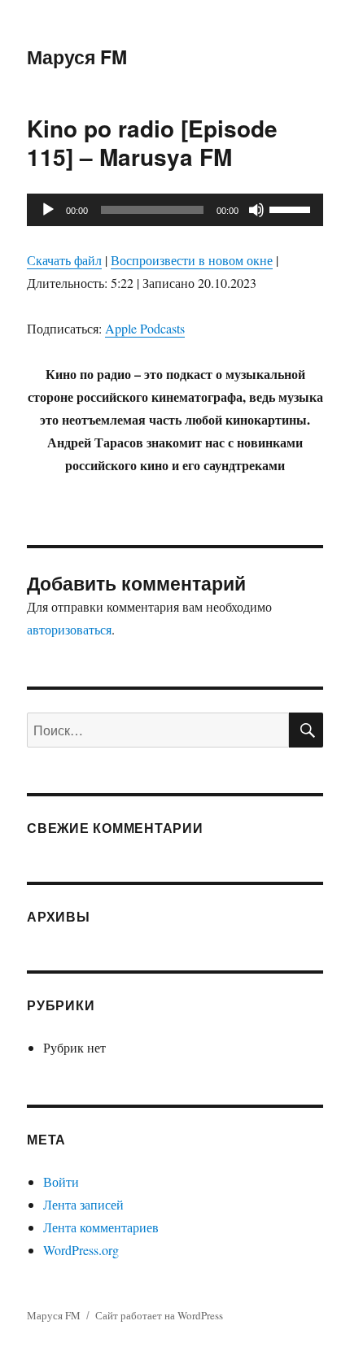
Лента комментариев (101, 1227)
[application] (175, 210)
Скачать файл (64, 259)
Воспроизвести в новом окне (192, 259)
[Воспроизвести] (48, 210)
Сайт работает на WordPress (159, 1315)
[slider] (292, 208)
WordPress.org (81, 1249)
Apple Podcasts (145, 328)
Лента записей (83, 1204)
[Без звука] (256, 210)
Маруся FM (77, 56)
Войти (61, 1181)
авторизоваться (69, 629)
